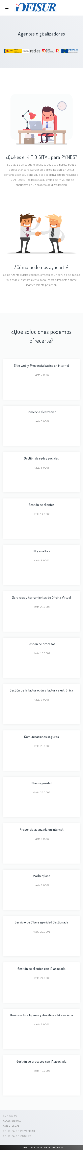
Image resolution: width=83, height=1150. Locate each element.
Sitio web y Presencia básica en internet (41, 365)
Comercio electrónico (41, 411)
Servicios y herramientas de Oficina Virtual (41, 597)
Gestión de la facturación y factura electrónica (41, 690)
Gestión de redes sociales (41, 458)
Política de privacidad (19, 1130)
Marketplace (41, 875)
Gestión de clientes (42, 504)
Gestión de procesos (42, 643)
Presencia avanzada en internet (42, 829)
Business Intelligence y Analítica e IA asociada (41, 1015)
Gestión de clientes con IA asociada (42, 968)
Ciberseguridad (41, 783)
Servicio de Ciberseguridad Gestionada (41, 922)
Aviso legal (11, 1125)
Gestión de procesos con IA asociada (42, 1061)
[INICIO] (35, 7)
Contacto (10, 1115)
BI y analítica (41, 551)
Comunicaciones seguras (41, 736)
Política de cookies (17, 1135)
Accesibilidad (12, 1120)
